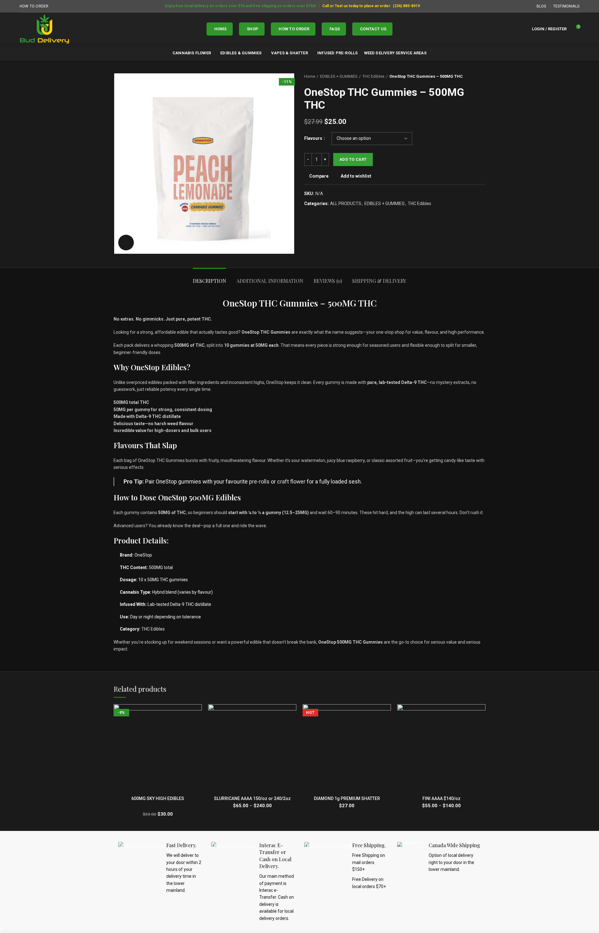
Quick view (197, 728)
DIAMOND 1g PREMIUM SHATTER (347, 798)
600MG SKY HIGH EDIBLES (157, 798)
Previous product (470, 76)
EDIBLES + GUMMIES (339, 76)
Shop (252, 29)
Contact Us (373, 29)
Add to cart (353, 159)
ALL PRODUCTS (345, 203)
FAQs (334, 29)
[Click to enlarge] (126, 242)
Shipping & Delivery (379, 280)
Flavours (313, 138)
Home (220, 29)
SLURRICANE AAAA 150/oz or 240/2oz (252, 798)
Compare (319, 176)
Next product (482, 76)
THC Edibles (373, 76)
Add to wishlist (356, 176)
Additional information (269, 280)
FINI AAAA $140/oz (441, 798)
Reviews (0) (328, 280)
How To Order (294, 29)
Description (209, 280)
